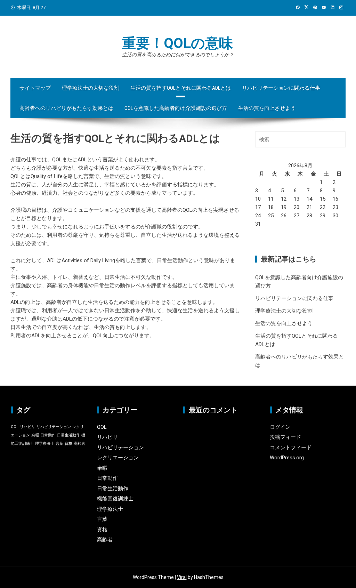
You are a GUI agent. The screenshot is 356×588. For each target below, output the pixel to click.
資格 (68, 443)
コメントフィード (291, 447)
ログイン (280, 427)
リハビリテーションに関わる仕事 (281, 88)
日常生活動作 (68, 435)
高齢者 (79, 443)
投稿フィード (285, 437)
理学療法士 (44, 443)
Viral (182, 577)
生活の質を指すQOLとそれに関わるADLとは (180, 88)
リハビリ (27, 427)
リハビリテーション (54, 427)
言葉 (59, 443)
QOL (14, 427)
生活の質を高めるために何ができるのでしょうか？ (178, 54)
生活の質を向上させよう (267, 108)
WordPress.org (287, 457)
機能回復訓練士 (115, 499)
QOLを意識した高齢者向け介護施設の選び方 (175, 108)
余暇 (35, 435)
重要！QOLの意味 (177, 43)
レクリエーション (118, 457)
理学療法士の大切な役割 (90, 88)
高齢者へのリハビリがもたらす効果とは (66, 108)
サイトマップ (35, 88)
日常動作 (48, 435)
